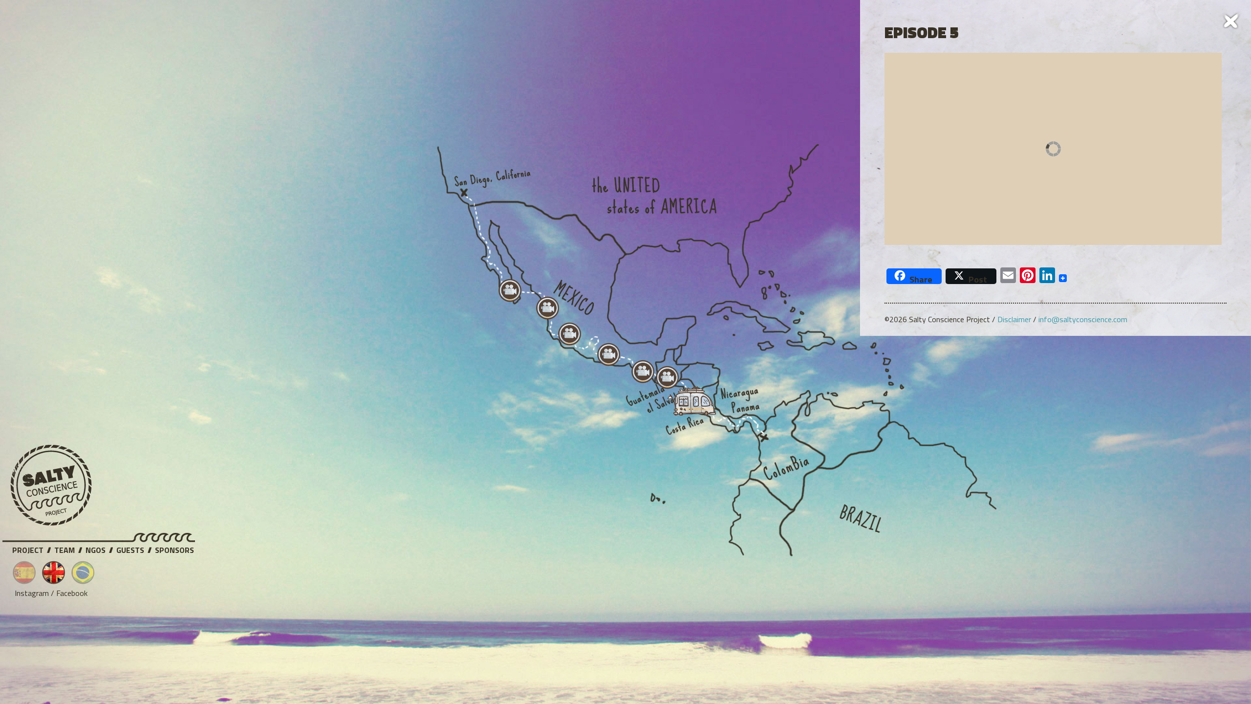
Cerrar (1231, 19)
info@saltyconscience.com (1082, 319)
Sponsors (174, 548)
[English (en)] (54, 572)
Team (64, 548)
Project (27, 548)
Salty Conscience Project (51, 485)
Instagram (32, 593)
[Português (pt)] (83, 572)
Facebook (71, 593)
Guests (130, 548)
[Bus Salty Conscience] (687, 403)
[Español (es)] (24, 572)
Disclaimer (1014, 319)
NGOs (96, 548)
